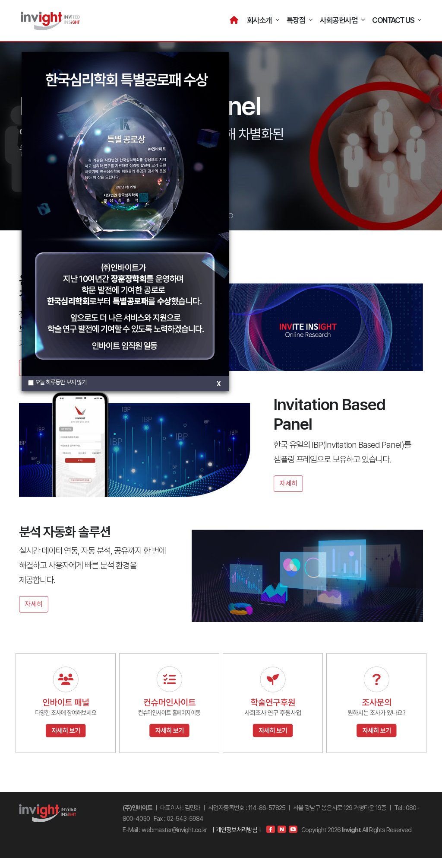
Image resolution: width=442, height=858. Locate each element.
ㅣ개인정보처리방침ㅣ (236, 830)
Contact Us (393, 20)
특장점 (296, 20)
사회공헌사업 (338, 20)
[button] (230, 215)
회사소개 (259, 20)
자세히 (288, 483)
